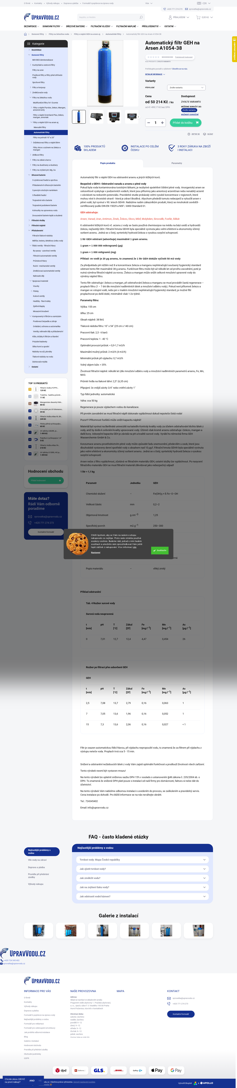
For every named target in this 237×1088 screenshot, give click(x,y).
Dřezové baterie (39, 175)
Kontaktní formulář (46, 532)
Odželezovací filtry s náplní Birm (46, 142)
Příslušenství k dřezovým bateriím (46, 185)
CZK (205, 3)
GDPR (26, 1058)
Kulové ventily (39, 296)
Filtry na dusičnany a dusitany (45, 165)
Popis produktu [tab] (107, 163)
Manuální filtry (40, 127)
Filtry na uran (38, 70)
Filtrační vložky (38, 220)
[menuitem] (32, 26)
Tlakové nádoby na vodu (42, 357)
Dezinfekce (36, 50)
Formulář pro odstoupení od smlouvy (39, 1028)
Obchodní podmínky (32, 1054)
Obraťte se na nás (179, 69)
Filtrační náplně (38, 225)
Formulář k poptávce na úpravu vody (98, 3)
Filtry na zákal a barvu (41, 160)
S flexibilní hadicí (39, 195)
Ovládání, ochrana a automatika (46, 326)
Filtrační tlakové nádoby (42, 236)
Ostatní (35, 367)
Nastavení (95, 553)
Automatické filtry (41, 132)
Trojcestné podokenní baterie (44, 205)
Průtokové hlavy (40, 261)
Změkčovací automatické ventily (46, 271)
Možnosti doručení (189, 115)
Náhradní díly (38, 276)
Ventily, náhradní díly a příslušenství (48, 331)
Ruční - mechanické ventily (44, 266)
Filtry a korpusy (38, 87)
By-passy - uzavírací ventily (44, 251)
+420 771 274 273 (44, 522)
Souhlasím (161, 550)
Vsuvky (36, 286)
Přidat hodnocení (38, 480)
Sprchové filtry (38, 82)
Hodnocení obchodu (32, 1045)
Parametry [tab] (177, 163)
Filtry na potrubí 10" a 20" (43, 137)
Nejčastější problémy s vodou (36, 1019)
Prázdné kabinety (39, 342)
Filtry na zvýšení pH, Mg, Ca (44, 170)
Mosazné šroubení (41, 311)
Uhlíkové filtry (38, 155)
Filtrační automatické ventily (45, 256)
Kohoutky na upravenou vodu (44, 210)
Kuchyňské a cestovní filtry (43, 65)
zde (134, 547)
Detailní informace (153, 74)
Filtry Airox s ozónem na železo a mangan (47, 148)
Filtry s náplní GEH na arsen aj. (46, 122)
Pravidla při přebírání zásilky (36, 1050)
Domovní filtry (38, 55)
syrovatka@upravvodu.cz (48, 516)
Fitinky (36, 291)
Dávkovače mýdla (39, 362)
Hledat (141, 17)
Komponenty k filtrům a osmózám (46, 316)
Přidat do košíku (182, 122)
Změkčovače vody (40, 92)
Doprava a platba (71, 3)
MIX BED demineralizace (42, 60)
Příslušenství (37, 230)
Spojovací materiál (40, 281)
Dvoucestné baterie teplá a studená (47, 215)
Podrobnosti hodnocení (184, 57)
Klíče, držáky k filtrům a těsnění (45, 336)
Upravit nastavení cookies (84, 1082)
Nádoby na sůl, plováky (42, 352)
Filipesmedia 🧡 (45, 1084)
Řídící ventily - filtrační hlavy (44, 246)
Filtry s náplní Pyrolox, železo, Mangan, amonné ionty (49, 109)
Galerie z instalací (31, 1041)
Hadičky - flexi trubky (42, 301)
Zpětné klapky (39, 306)
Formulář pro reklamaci (34, 1024)
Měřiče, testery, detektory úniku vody (47, 241)
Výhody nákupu (53, 3)
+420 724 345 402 (11, 960)
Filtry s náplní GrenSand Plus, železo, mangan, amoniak (48, 116)
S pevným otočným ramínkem (44, 190)
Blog (26, 1037)
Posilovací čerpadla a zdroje (45, 321)
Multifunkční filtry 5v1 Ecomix (45, 103)
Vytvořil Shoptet (185, 1083)
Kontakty (38, 3)
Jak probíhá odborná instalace (37, 1032)
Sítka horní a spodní (40, 346)
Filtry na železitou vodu (42, 98)
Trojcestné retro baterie (42, 200)
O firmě (27, 3)
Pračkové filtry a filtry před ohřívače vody (47, 76)
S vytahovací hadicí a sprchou (45, 180)
